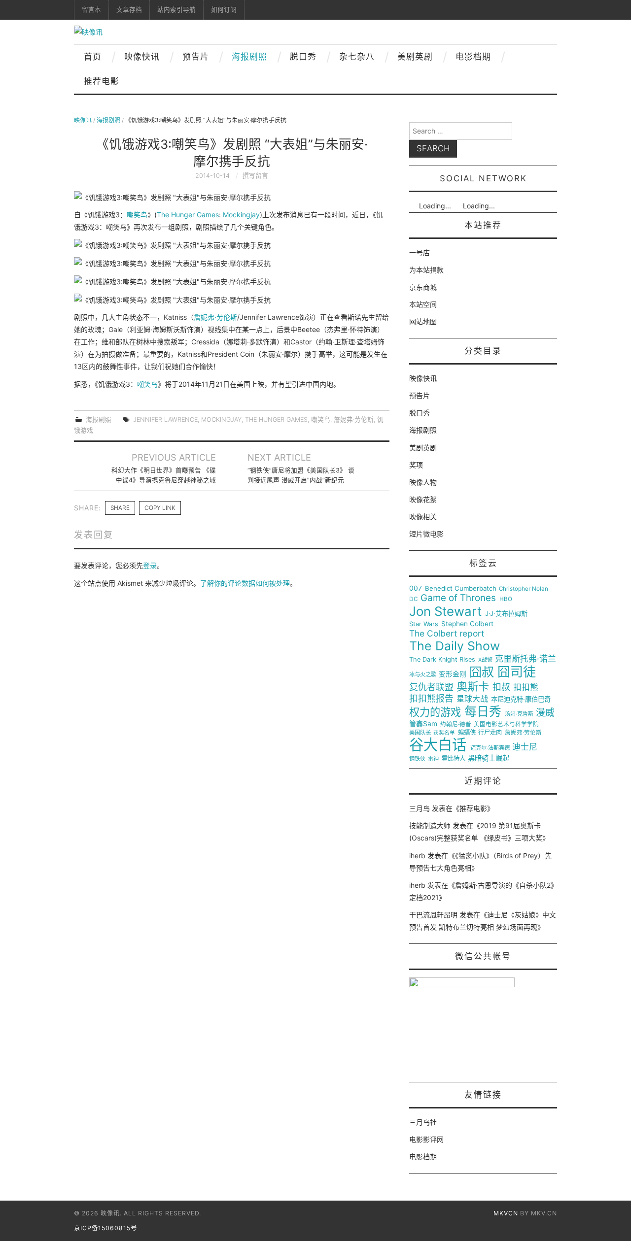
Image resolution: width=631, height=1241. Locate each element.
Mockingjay (241, 214)
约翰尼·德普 (455, 724)
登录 (150, 565)
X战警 (485, 660)
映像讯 (83, 120)
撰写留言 (255, 175)
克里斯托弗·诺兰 (525, 659)
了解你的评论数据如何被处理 (245, 583)
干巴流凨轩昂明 (433, 914)
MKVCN (505, 1213)
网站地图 (423, 321)
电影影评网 (426, 1139)
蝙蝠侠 (467, 732)
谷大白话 (437, 745)
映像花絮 (423, 499)
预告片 (195, 57)
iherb (417, 855)
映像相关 (423, 516)
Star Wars (423, 624)
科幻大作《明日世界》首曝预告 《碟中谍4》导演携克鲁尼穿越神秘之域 (163, 475)
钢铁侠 (417, 759)
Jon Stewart (445, 611)
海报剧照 (249, 57)
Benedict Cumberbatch (460, 588)
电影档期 (473, 57)
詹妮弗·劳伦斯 (215, 317)
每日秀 (482, 711)
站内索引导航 (176, 9)
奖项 (416, 465)
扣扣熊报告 (431, 699)
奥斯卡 (472, 686)
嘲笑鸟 (137, 214)
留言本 (91, 9)
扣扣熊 (525, 687)
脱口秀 (303, 57)
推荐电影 (101, 81)
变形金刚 (452, 674)
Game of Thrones (458, 598)
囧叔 (481, 672)
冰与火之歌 (422, 674)
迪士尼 (524, 747)
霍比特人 (453, 758)
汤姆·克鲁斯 (519, 714)
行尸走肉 (490, 732)
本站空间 (423, 304)
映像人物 (423, 482)
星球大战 (472, 699)
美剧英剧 (415, 57)
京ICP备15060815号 (105, 1228)
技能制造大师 (430, 825)
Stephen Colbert (467, 624)
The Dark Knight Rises (442, 659)
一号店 (419, 252)
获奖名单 (444, 733)
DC (413, 599)
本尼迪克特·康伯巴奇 (521, 699)
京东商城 (423, 287)
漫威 (545, 712)
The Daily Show (454, 646)
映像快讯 (142, 57)
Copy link (159, 507)
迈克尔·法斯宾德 (490, 748)
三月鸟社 (423, 1122)
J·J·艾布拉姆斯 (506, 613)
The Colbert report (446, 633)
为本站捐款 (426, 270)
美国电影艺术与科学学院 (506, 724)
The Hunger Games (188, 214)
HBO (505, 599)
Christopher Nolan (523, 589)
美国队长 (420, 733)
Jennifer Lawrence (165, 419)
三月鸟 (419, 808)
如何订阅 (224, 9)
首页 (93, 57)
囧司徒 (516, 672)
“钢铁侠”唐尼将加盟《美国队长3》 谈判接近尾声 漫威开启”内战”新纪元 (300, 475)
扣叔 (501, 687)
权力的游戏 (435, 712)
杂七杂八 (357, 57)
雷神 (433, 759)
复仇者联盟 (431, 687)
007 (415, 588)
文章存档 (129, 9)
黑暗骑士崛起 (488, 758)
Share (120, 507)
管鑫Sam (423, 724)
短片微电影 (426, 534)
